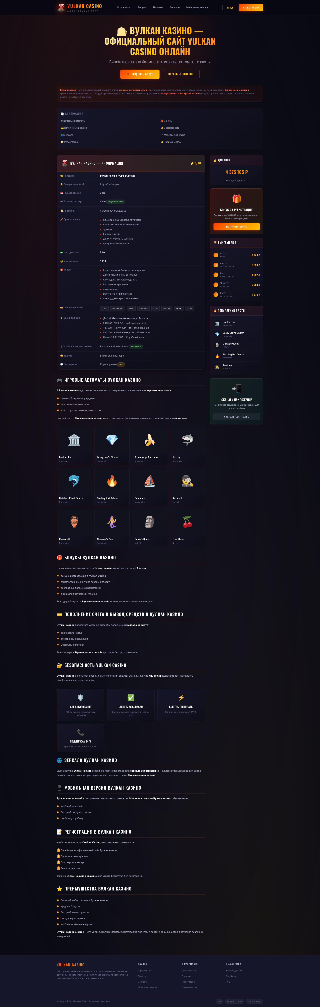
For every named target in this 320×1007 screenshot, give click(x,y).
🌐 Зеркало (67, 135)
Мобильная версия (197, 7)
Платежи (158, 7)
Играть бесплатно (181, 74)
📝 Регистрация (69, 142)
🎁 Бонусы (166, 121)
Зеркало (175, 7)
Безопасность (189, 970)
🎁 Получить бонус (140, 74)
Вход (230, 7)
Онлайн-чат (232, 976)
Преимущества (189, 987)
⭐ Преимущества (171, 142)
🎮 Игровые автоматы (73, 121)
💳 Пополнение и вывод (74, 127)
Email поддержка (234, 970)
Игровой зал (124, 7)
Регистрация (251, 7)
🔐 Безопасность (170, 127)
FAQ (228, 982)
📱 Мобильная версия (173, 135)
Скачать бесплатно (236, 416)
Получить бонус (236, 226)
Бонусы (142, 7)
